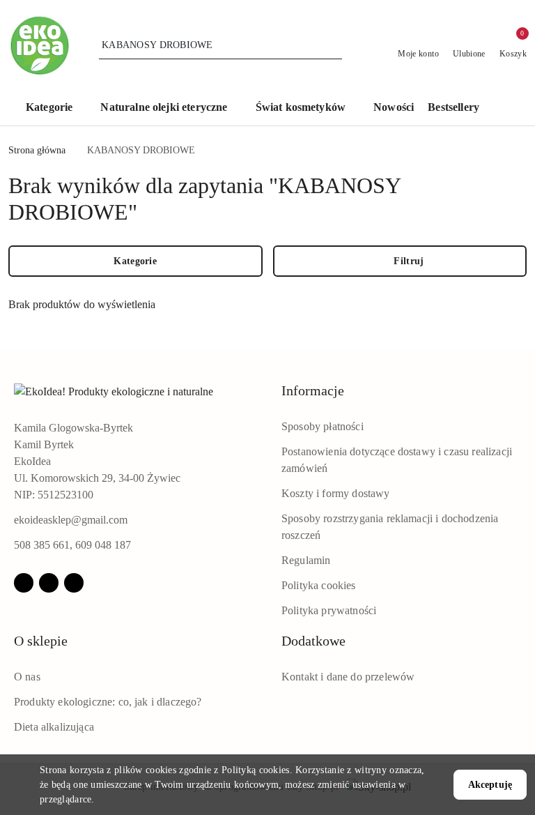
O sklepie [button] (41, 640)
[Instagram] (49, 583)
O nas (27, 677)
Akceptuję (490, 784)
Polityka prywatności (328, 610)
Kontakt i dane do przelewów (347, 677)
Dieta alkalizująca (54, 727)
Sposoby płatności (322, 426)
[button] (56, 108)
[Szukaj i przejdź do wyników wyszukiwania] (333, 45)
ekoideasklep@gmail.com (70, 520)
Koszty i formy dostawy (335, 493)
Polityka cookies (318, 585)
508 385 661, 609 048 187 (72, 545)
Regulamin (305, 560)
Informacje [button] (312, 390)
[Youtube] (74, 583)
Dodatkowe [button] (313, 640)
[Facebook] (23, 583)
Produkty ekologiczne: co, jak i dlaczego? (108, 702)
